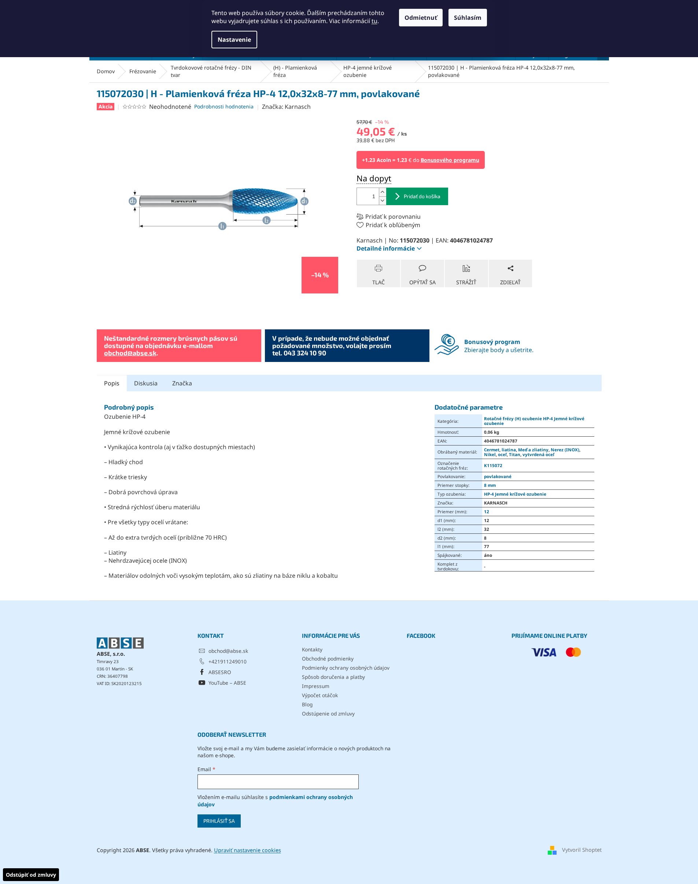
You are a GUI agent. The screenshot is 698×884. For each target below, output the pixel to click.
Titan (514, 454)
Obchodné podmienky (328, 658)
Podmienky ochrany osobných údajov (345, 667)
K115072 (493, 465)
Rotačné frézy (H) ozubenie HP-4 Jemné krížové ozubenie (534, 420)
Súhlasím (467, 18)
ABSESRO (219, 672)
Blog (307, 704)
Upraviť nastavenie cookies (247, 850)
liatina (509, 449)
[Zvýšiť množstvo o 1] (382, 192)
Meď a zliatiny (533, 449)
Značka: (286, 107)
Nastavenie (234, 40)
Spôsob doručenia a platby (333, 676)
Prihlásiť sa (219, 821)
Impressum (315, 686)
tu (374, 21)
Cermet (491, 449)
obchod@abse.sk (130, 353)
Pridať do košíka (422, 196)
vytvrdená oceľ (538, 454)
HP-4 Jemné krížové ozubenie (515, 494)
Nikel (490, 454)
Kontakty (312, 649)
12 (486, 511)
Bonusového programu (450, 159)
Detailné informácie (386, 248)
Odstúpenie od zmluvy (328, 713)
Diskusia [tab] (146, 383)
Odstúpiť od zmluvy (31, 874)
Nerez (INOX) (565, 449)
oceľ (502, 454)
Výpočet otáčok (320, 695)
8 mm (490, 485)
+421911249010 (227, 661)
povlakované (498, 476)
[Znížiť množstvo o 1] (382, 200)
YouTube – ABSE (227, 682)
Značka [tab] (182, 383)
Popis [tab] (111, 383)
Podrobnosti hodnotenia (224, 106)
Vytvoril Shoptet (582, 849)
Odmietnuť (421, 18)
